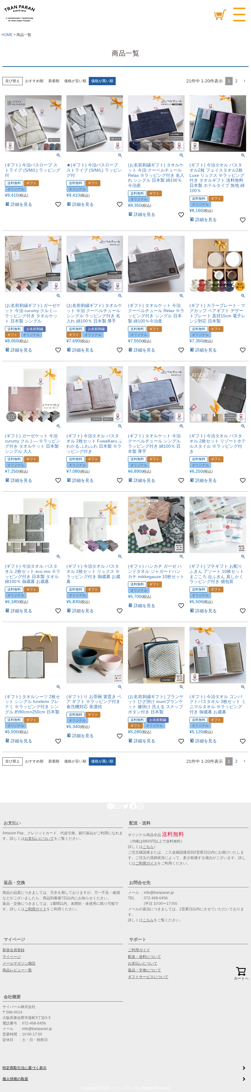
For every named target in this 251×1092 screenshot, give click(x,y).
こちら (148, 847)
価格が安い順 (75, 81)
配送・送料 (140, 823)
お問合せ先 (140, 882)
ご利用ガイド (146, 863)
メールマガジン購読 (19, 963)
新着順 (53, 81)
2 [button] (236, 80)
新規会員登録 (13, 950)
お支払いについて (39, 838)
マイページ (14, 939)
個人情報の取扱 (15, 1079)
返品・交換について (144, 970)
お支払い (12, 823)
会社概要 (12, 996)
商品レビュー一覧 (17, 970)
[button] (244, 81)
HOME (7, 35)
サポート (137, 939)
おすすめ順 (34, 81)
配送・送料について (144, 957)
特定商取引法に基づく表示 (24, 1068)
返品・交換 (14, 882)
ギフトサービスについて (148, 977)
